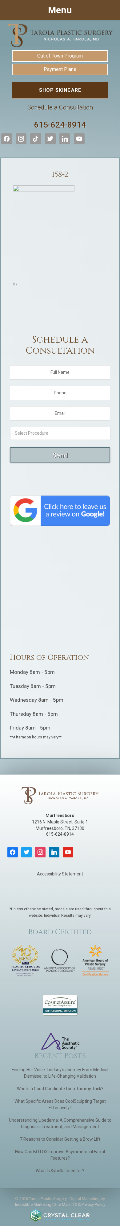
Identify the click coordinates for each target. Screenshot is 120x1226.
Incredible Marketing (33, 1204)
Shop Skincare (60, 90)
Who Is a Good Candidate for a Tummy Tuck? (60, 1088)
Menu (60, 10)
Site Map (62, 1204)
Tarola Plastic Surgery (60, 35)
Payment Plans (60, 69)
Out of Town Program (60, 56)
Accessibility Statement (60, 873)
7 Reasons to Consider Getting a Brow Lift (60, 1139)
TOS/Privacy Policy (89, 1204)
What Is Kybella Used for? (60, 1170)
